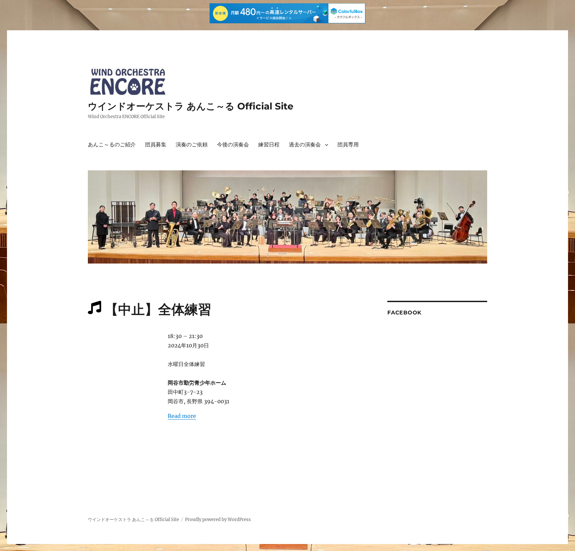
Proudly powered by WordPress (218, 519)
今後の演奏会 (233, 144)
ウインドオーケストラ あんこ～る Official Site (190, 106)
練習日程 (269, 144)
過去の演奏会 (305, 144)
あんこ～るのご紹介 (112, 144)
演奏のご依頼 (192, 144)
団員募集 (155, 144)
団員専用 (348, 144)
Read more (182, 416)
